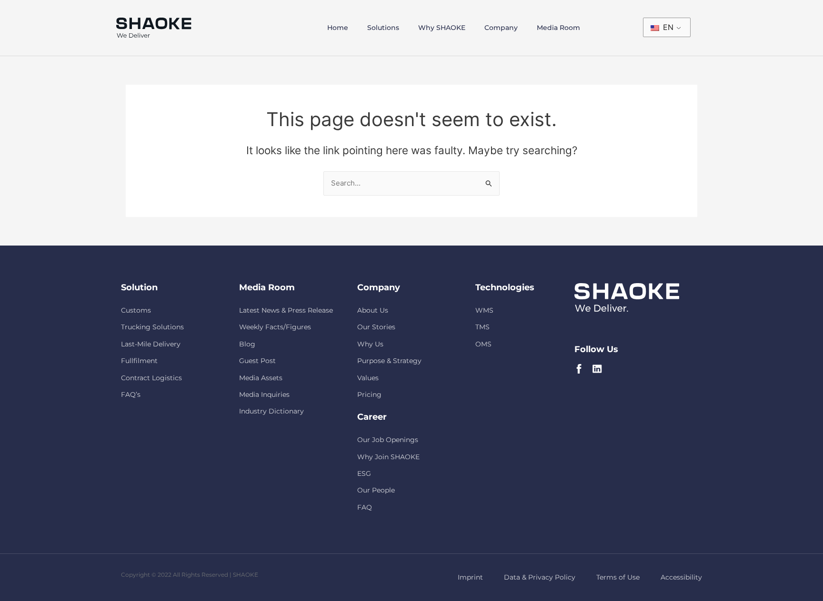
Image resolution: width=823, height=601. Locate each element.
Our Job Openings (387, 439)
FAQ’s (131, 394)
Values (368, 378)
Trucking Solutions (152, 327)
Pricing (369, 394)
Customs (136, 310)
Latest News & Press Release (286, 310)
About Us (372, 310)
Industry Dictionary (271, 411)
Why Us (370, 344)
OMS (483, 344)
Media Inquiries (264, 394)
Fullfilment (139, 360)
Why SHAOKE (441, 27)
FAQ (364, 507)
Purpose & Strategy (389, 360)
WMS (484, 310)
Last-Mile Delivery (151, 344)
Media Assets (260, 378)
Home (337, 27)
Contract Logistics (151, 378)
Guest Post (257, 360)
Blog (247, 344)
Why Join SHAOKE (388, 457)
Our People (376, 490)
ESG (364, 473)
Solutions (383, 27)
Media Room (558, 27)
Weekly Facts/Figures (275, 327)
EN (667, 27)
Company (501, 27)
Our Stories (376, 327)
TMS (482, 327)
